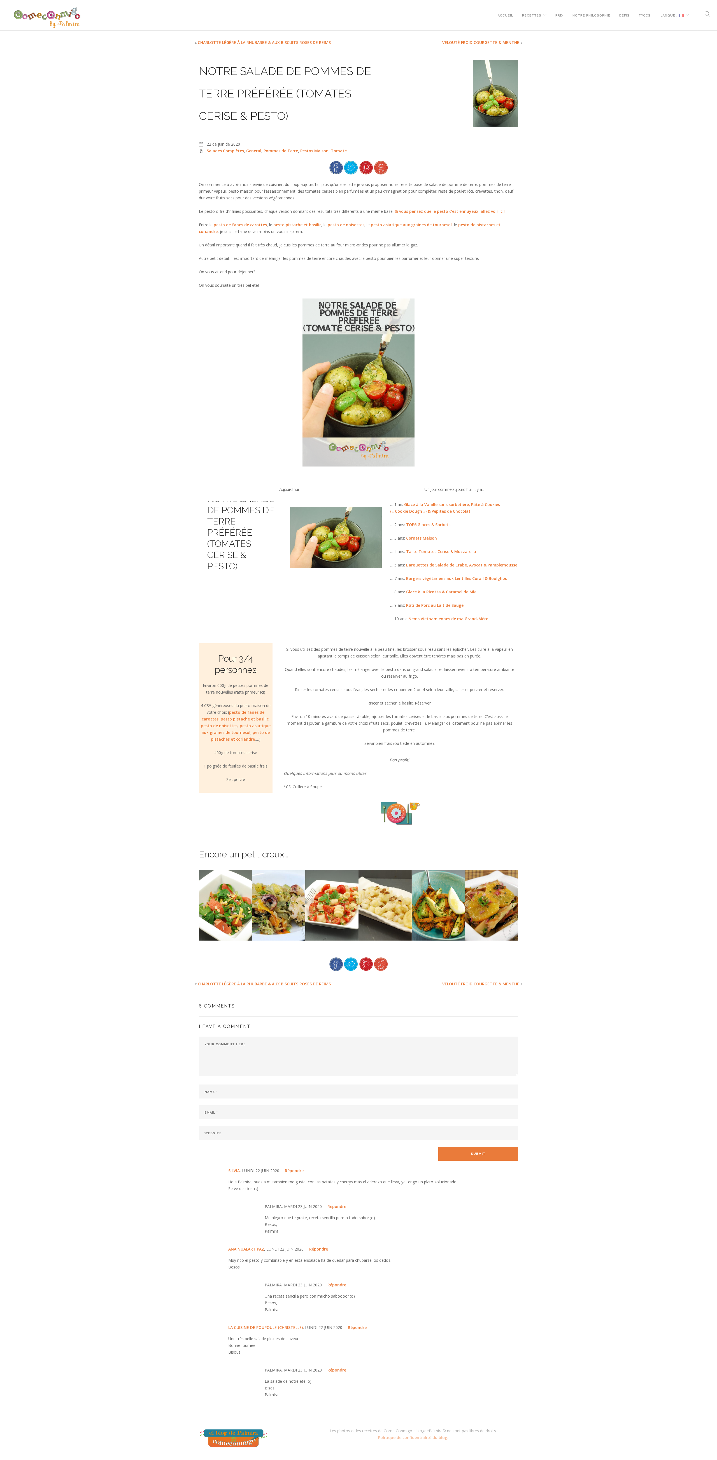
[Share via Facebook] (336, 167)
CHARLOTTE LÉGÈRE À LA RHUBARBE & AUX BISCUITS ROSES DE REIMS (264, 42)
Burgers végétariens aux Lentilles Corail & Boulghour (457, 578)
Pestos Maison (314, 150)
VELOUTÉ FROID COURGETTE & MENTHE (480, 42)
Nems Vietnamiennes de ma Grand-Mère (448, 618)
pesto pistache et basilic (297, 224)
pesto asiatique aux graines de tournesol (411, 224)
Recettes (531, 15)
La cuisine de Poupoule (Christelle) (265, 1327)
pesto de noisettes (346, 224)
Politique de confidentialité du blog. (413, 1437)
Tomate (339, 150)
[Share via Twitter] (351, 167)
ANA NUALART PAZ (246, 1249)
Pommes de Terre (281, 150)
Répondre (294, 1170)
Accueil (505, 15)
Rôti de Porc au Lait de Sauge (435, 605)
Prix (559, 15)
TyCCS (645, 15)
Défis (624, 15)
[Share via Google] (381, 167)
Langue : (669, 15)
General (253, 150)
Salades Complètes (225, 150)
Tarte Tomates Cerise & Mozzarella (441, 551)
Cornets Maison (421, 538)
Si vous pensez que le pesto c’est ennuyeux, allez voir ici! (450, 211)
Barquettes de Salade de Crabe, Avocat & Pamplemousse (461, 565)
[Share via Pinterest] (366, 167)
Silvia (234, 1170)
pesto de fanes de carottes (240, 224)
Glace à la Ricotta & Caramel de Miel (442, 591)
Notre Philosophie (591, 15)
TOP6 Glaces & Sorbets (428, 524)
